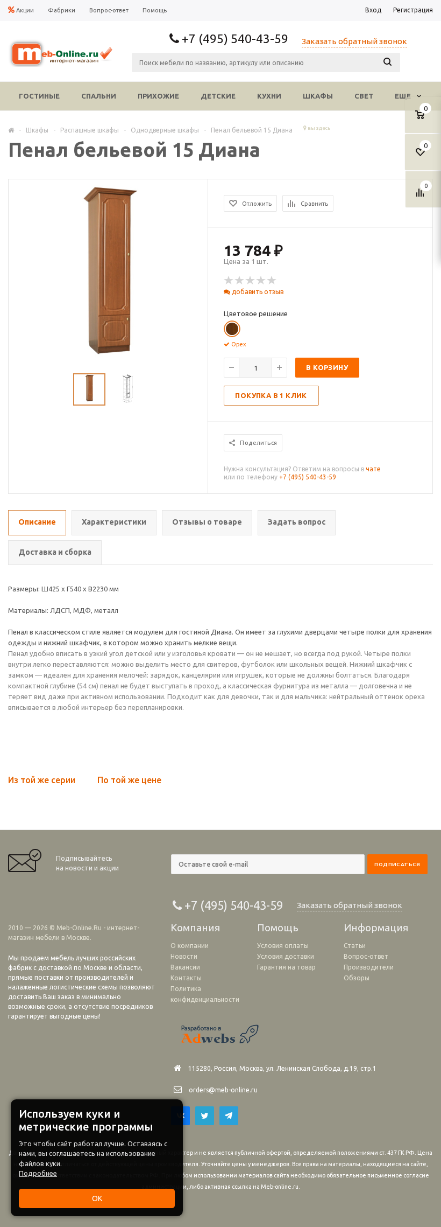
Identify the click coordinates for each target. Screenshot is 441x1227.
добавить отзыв (256, 291)
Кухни (269, 96)
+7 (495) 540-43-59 (307, 476)
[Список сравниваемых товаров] (421, 197)
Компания (195, 927)
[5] (272, 280)
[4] (261, 280)
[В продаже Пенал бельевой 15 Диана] (108, 278)
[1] (229, 280)
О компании (189, 945)
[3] (250, 280)
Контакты (186, 977)
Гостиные (39, 96)
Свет (363, 96)
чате (373, 468)
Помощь (277, 927)
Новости (183, 956)
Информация (376, 927)
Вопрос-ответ (366, 956)
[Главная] (11, 130)
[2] (239, 280)
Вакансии (185, 967)
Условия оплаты (283, 945)
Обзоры (356, 977)
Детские (218, 96)
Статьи (355, 945)
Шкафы (318, 96)
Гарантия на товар (286, 967)
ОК (97, 1198)
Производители (369, 967)
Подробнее (38, 1173)
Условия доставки (285, 956)
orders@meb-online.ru (223, 1089)
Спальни (98, 96)
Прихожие (158, 96)
